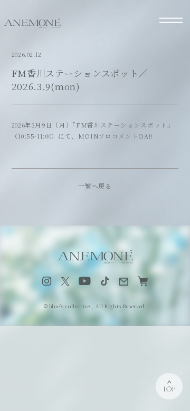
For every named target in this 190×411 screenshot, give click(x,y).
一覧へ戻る (94, 186)
